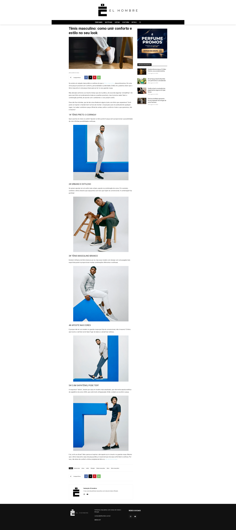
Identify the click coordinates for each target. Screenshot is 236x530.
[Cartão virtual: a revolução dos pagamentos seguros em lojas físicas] (141, 91)
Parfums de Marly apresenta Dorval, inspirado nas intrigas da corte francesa (157, 100)
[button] (140, 22)
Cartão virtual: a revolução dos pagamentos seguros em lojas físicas (156, 90)
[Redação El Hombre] (76, 492)
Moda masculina (101, 468)
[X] (90, 77)
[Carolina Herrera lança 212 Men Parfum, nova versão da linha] (141, 71)
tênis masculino (109, 83)
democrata (77, 468)
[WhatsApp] (99, 77)
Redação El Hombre (90, 488)
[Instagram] (84, 494)
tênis (108, 468)
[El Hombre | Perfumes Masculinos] (118, 10)
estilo (87, 468)
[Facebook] (86, 77)
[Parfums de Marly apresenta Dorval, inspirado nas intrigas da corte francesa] (141, 101)
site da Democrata (111, 459)
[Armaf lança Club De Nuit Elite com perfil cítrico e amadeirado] (141, 81)
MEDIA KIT (97, 520)
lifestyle (93, 468)
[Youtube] (87, 494)
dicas (83, 468)
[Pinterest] (94, 77)
